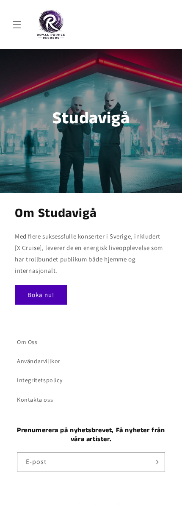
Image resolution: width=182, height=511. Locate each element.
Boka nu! (41, 295)
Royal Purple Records (99, 504)
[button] (17, 24)
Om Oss (27, 342)
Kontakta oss (35, 399)
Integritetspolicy (39, 380)
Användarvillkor (39, 361)
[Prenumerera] (155, 462)
